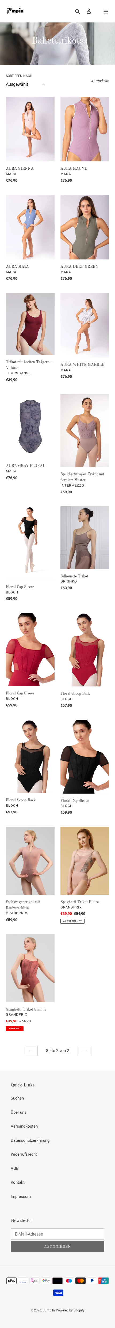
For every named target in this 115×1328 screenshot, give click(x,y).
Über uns (18, 1112)
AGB (14, 1168)
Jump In (49, 1310)
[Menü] (106, 11)
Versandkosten (24, 1126)
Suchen (17, 1098)
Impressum (21, 1196)
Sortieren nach (19, 76)
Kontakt (18, 1182)
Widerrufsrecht (24, 1154)
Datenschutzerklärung (30, 1140)
